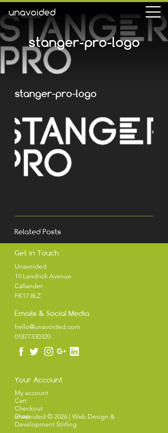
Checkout (29, 408)
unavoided (32, 12)
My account (31, 393)
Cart (21, 400)
